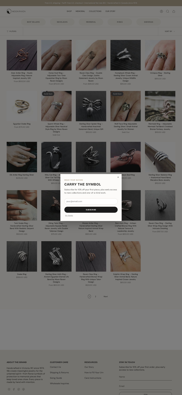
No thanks (69, 216)
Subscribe (91, 210)
